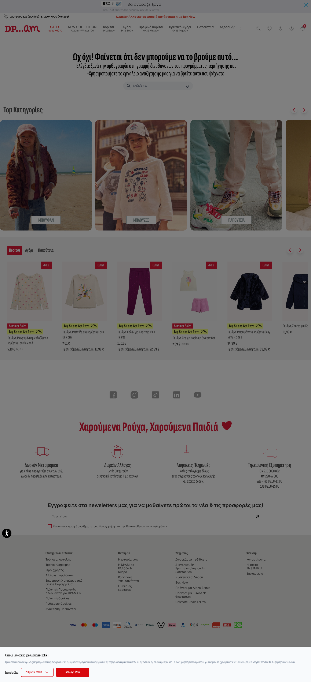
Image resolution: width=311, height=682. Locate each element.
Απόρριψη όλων (11, 672)
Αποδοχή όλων (73, 672)
